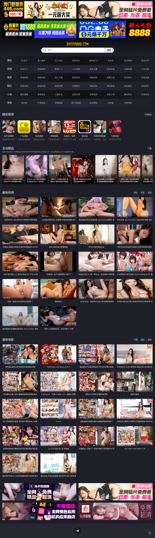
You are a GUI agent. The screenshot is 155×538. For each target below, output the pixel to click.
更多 (149, 192)
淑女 (142, 340)
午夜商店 (41, 103)
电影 (9, 77)
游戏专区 (76, 60)
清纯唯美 (111, 86)
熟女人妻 (93, 69)
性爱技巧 (145, 94)
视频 (9, 69)
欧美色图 (59, 86)
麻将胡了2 (93, 60)
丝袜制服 (111, 69)
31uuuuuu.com (77, 44)
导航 (9, 102)
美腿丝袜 (93, 86)
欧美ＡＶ (59, 69)
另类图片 (145, 86)
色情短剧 (128, 103)
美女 (135, 192)
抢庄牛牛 (145, 60)
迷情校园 (93, 94)
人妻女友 (59, 94)
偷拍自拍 (41, 77)
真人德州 (41, 60)
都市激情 (24, 94)
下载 (149, 148)
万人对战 (59, 60)
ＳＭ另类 (145, 69)
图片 (9, 86)
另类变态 (145, 77)
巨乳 (142, 192)
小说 (9, 94)
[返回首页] (150, 533)
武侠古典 (76, 94)
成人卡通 (59, 77)
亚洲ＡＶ (24, 69)
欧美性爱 (76, 77)
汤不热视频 (76, 103)
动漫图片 (76, 86)
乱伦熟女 (128, 77)
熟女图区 (128, 86)
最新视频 (8, 192)
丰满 (135, 340)
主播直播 (128, 69)
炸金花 (111, 60)
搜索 (109, 50)
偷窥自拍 (24, 86)
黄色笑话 (128, 94)
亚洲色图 (41, 86)
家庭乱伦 (41, 94)
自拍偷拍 (41, 69)
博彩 (9, 60)
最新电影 (8, 340)
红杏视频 (93, 103)
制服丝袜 (93, 77)
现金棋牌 (128, 60)
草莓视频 (59, 103)
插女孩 (24, 103)
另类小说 (111, 94)
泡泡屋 (111, 103)
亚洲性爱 (24, 77)
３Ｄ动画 (76, 69)
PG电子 (24, 60)
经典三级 (111, 77)
